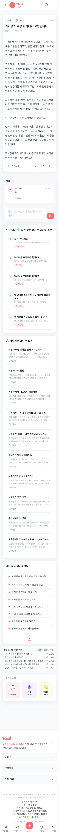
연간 (40, 649)
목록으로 (15, 165)
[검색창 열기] (46, 5)
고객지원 (9, 768)
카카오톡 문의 (34, 817)
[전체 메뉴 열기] (53, 5)
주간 (51, 649)
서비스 (8, 757)
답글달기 (18, 198)
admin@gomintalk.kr (18, 747)
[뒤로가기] (5, 5)
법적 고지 (9, 779)
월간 (46, 649)
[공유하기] (36, 166)
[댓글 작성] (50, 216)
